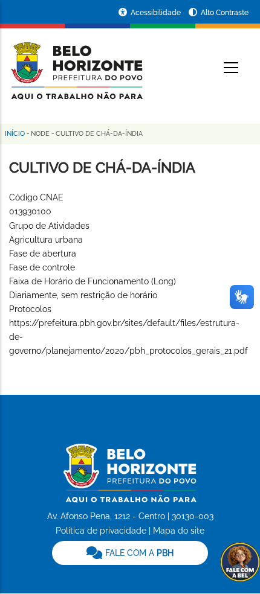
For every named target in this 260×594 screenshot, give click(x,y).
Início (15, 134)
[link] (130, 553)
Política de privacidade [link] (101, 530)
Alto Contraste (225, 12)
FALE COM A (138, 553)
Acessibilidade (157, 12)
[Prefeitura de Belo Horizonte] (76, 63)
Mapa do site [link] (178, 530)
